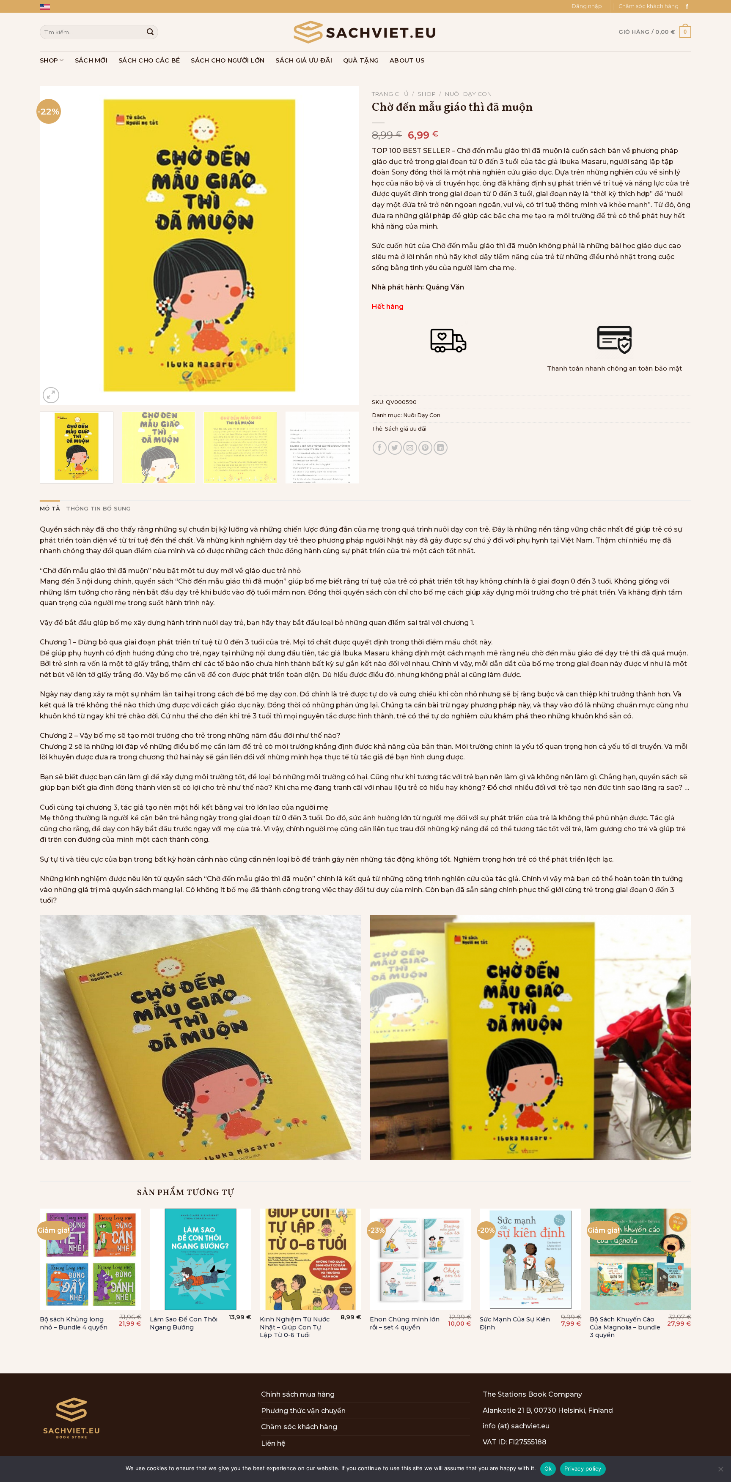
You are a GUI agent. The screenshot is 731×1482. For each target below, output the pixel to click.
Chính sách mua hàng (298, 1394)
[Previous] (56, 246)
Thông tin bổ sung (98, 508)
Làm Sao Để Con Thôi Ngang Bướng (183, 1323)
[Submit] (150, 32)
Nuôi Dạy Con (468, 93)
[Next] (342, 246)
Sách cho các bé (149, 60)
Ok (548, 1468)
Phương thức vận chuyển (303, 1411)
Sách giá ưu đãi (303, 60)
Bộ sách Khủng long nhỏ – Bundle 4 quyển (73, 1323)
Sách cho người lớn (227, 60)
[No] (720, 1471)
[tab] (50, 508)
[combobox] (99, 32)
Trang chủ (390, 93)
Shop (49, 60)
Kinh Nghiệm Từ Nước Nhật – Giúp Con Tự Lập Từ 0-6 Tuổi (295, 1327)
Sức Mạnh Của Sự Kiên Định (515, 1323)
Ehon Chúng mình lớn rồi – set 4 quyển (405, 1323)
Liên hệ (273, 1443)
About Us (407, 60)
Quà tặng (361, 60)
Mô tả (50, 508)
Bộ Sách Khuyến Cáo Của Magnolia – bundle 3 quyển (625, 1327)
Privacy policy (583, 1468)
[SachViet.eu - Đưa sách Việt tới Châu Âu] (365, 32)
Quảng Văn (445, 287)
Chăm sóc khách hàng (648, 6)
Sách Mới (91, 60)
